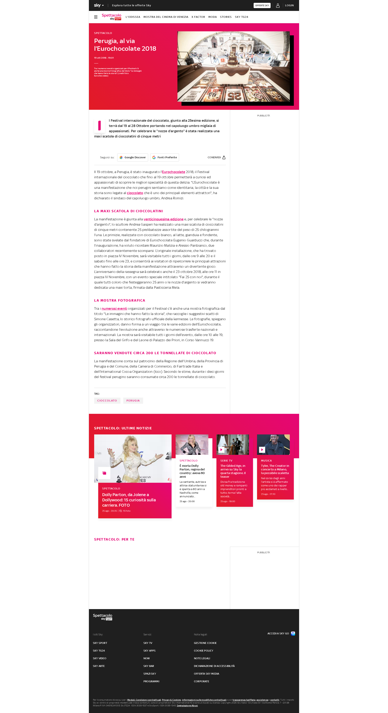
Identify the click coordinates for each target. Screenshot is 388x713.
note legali (202, 658)
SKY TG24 (241, 16)
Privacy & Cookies (171, 699)
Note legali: (201, 634)
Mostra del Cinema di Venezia (165, 16)
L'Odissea (133, 16)
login (289, 5)
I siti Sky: (98, 634)
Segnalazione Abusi (187, 705)
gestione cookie (205, 642)
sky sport (100, 642)
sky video (99, 658)
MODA (212, 16)
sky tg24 (99, 650)
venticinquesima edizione (163, 219)
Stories (226, 16)
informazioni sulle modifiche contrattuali (204, 699)
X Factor (198, 16)
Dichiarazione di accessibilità (214, 666)
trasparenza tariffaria (244, 699)
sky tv (147, 642)
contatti (274, 699)
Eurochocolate (173, 172)
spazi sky (149, 673)
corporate (201, 681)
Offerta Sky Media (206, 673)
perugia (133, 400)
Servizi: (147, 634)
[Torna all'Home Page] (111, 17)
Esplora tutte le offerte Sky (131, 5)
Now (146, 658)
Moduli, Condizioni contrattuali (144, 699)
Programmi (151, 681)
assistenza (262, 699)
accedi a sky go (278, 633)
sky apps (149, 650)
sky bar (148, 666)
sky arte (99, 666)
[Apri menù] (95, 17)
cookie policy (203, 650)
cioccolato (135, 193)
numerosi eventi (114, 308)
